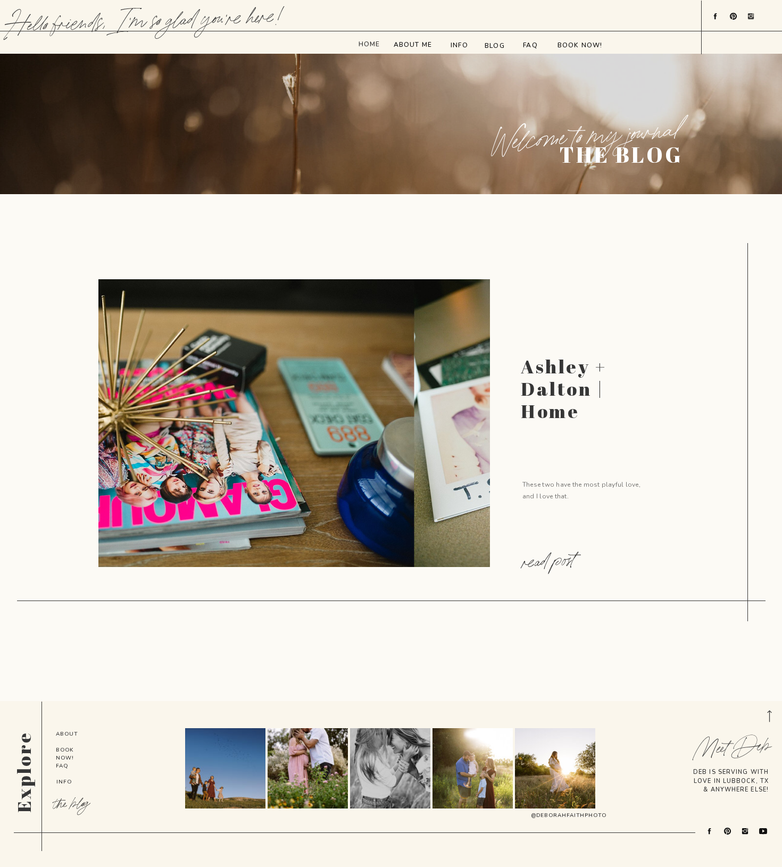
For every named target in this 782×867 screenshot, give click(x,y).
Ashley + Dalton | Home (563, 388)
